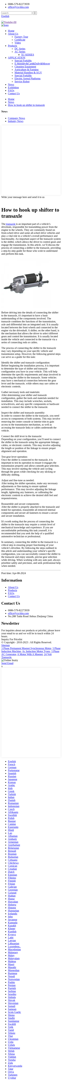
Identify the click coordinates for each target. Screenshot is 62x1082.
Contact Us (14, 93)
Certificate (20, 39)
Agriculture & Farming (27, 69)
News (11, 84)
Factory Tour (21, 36)
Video (18, 42)
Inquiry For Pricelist (11, 639)
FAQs (11, 90)
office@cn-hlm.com (18, 613)
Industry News (15, 121)
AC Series (20, 51)
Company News (16, 118)
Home (11, 30)
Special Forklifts (23, 60)
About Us (13, 33)
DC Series (20, 48)
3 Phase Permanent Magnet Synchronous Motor (26, 648)
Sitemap (5, 645)
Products (12, 45)
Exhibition (13, 87)
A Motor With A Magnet (30, 654)
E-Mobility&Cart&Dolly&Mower (32, 63)
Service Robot (22, 81)
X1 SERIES (27, 54)
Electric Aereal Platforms (28, 78)
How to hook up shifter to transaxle (26, 105)
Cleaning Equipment (25, 66)
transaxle (10, 224)
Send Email (7, 663)
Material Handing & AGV (28, 72)
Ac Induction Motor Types (36, 651)
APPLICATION (16, 57)
